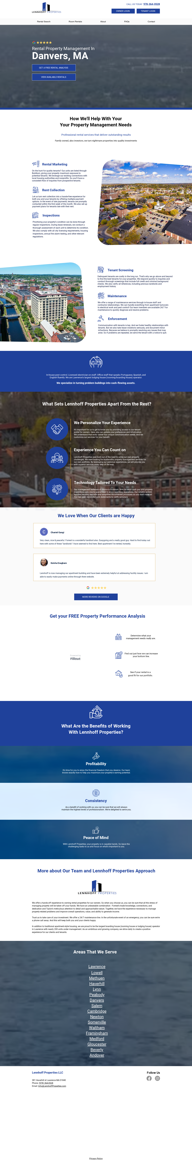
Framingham (97, 1033)
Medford (96, 1038)
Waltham (97, 1027)
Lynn (97, 989)
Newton (97, 1016)
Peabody (96, 994)
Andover (97, 1055)
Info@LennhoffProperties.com (52, 1086)
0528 (50, 1083)
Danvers (97, 1000)
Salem (96, 1005)
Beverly (97, 1049)
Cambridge (96, 1011)
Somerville (97, 1022)
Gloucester (97, 1044)
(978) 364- (43, 1083)
